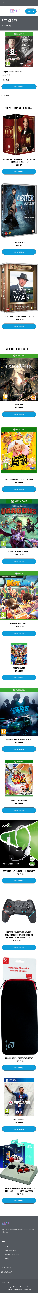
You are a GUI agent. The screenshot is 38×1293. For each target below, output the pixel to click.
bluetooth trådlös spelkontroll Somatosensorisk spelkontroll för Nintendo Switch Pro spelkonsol (19, 935)
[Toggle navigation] (4, 11)
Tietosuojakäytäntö (14, 1289)
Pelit (12, 71)
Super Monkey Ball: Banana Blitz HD (19, 479)
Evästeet (27, 1287)
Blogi (7, 1259)
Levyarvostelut (10, 1250)
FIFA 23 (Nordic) (19, 1119)
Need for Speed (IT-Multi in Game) (19, 739)
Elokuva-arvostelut (12, 1254)
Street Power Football (19, 800)
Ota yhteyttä (17, 1287)
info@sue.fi (5, 3)
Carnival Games (19, 668)
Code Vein (19, 404)
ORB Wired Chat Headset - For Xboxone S (19, 871)
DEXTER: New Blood (19, 242)
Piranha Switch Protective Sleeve (19, 1058)
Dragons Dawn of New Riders (19, 551)
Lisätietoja (19, 87)
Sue (6, 1246)
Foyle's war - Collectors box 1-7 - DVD (19, 316)
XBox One (18, 71)
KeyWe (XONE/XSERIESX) (19, 623)
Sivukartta (27, 1289)
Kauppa (31, 11)
